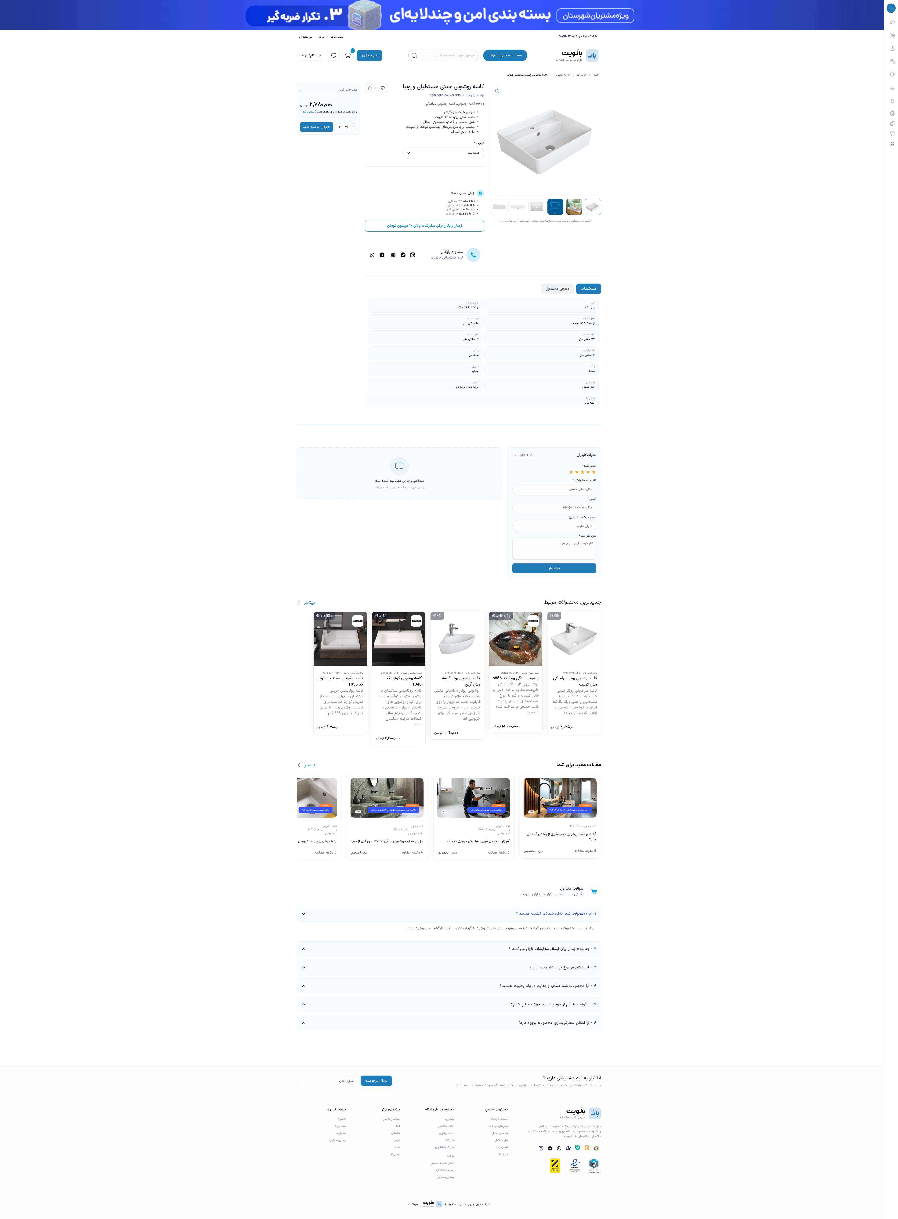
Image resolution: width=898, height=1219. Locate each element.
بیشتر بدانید (308, 112)
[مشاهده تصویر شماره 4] (537, 207)
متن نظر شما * (587, 536)
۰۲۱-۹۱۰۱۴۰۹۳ (568, 36)
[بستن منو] (891, 8)
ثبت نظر (554, 568)
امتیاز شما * (589, 466)
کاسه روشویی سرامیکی (440, 103)
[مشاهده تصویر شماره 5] (518, 207)
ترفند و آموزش (503, 826)
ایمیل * (591, 499)
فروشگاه (581, 75)
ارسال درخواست (376, 1081)
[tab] (588, 289)
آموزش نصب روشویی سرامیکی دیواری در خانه (478, 841)
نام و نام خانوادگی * (584, 480)
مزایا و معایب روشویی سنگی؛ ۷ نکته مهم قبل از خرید (387, 841)
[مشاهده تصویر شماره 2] (574, 207)
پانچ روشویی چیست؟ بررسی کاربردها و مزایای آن (304, 841)
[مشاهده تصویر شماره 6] (499, 207)
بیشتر (309, 602)
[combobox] (448, 55)
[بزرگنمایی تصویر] (496, 90)
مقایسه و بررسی (415, 833)
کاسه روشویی (562, 75)
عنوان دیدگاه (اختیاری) (582, 517)
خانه (596, 75)
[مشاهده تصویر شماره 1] (593, 207)
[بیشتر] (299, 602)
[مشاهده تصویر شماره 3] (555, 207)
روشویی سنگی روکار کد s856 (516, 678)
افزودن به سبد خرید (316, 126)
